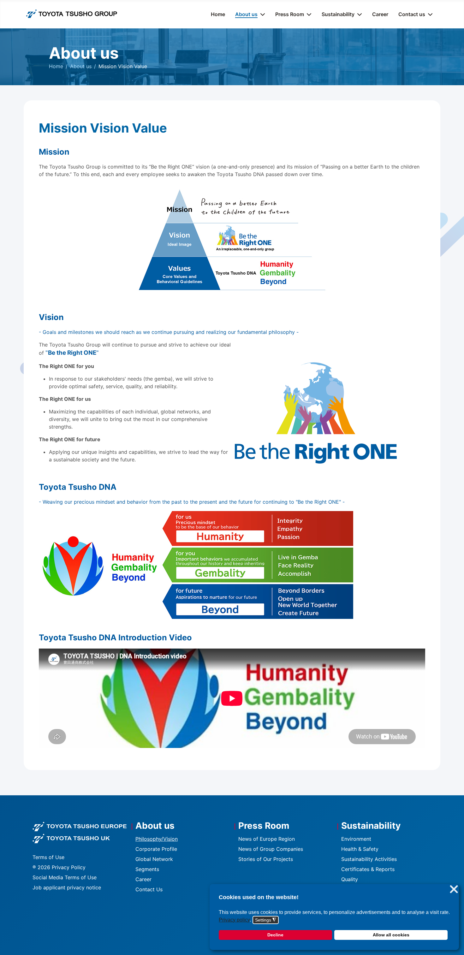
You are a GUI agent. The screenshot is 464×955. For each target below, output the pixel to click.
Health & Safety (359, 849)
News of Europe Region (266, 839)
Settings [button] (265, 920)
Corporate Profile (156, 849)
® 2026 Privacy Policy (59, 867)
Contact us (411, 14)
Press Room (289, 14)
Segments (147, 869)
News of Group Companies (270, 849)
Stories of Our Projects (265, 859)
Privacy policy (234, 919)
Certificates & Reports (368, 869)
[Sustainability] (358, 14)
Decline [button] (275, 934)
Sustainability (338, 14)
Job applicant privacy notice (67, 887)
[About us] (261, 14)
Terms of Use (48, 857)
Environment (356, 839)
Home (218, 14)
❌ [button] (453, 889)
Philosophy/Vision (156, 839)
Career (380, 14)
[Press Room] (308, 14)
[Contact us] (429, 14)
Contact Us (149, 889)
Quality (349, 879)
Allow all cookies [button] (391, 934)
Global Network (154, 859)
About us (246, 14)
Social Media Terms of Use (65, 877)
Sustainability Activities (369, 859)
